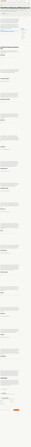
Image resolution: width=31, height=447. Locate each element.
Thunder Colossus (23, 32)
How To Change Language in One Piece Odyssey (7, 31)
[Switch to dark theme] (30, 1)
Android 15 (6, 2)
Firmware (22, 2)
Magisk (12, 2)
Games (1, 5)
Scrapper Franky (23, 37)
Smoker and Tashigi (24, 33)
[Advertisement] (25, 23)
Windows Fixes (28, 2)
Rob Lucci (23, 38)
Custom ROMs (18, 2)
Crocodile (23, 35)
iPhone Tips (25, 2)
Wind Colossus (23, 36)
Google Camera (15, 2)
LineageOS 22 (9, 2)
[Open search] (28, 1)
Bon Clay (22, 34)
